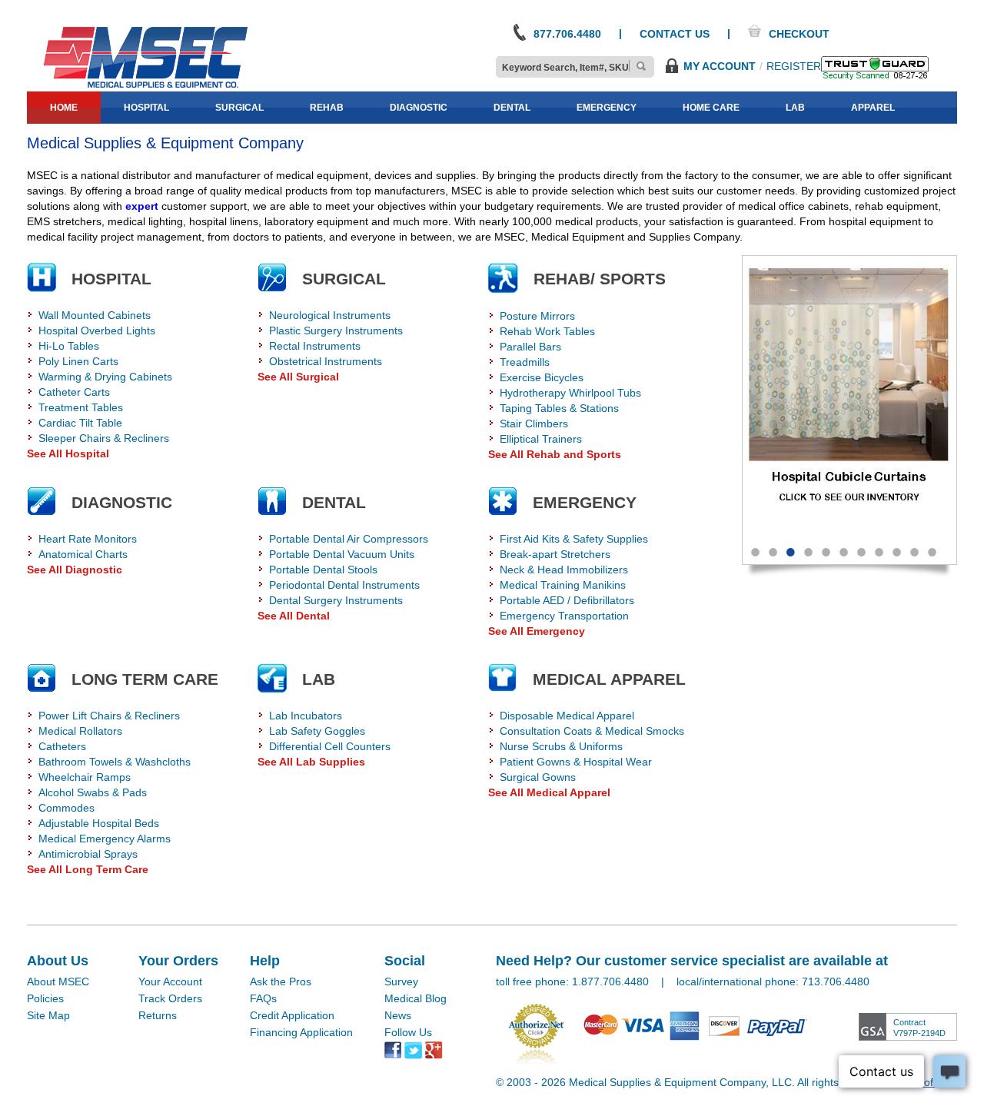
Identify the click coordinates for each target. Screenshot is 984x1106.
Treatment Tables (80, 407)
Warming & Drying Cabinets (105, 376)
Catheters (62, 746)
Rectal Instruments (315, 346)
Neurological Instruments (330, 315)
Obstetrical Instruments (325, 361)
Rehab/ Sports (600, 278)
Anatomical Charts (83, 554)
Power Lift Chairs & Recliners (109, 715)
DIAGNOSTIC (121, 502)
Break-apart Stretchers (555, 554)
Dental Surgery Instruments (336, 600)
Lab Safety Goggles (317, 731)
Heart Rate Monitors (87, 539)
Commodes (66, 808)
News (397, 1015)
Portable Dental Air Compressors (348, 539)
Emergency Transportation (564, 615)
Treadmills (525, 362)
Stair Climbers (534, 423)
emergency (607, 107)
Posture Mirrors (537, 316)
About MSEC (58, 981)
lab (795, 107)
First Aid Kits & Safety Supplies (574, 539)
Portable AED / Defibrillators (567, 600)
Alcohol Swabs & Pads (92, 792)
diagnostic (418, 107)
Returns (157, 1015)
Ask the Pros (280, 981)
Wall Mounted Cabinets (94, 315)
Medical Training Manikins (563, 585)
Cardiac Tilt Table (80, 423)
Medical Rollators (80, 731)
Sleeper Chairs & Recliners (103, 438)
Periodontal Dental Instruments (344, 585)
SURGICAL (344, 278)
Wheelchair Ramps (84, 777)
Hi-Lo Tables (68, 346)
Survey (401, 981)
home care (711, 107)
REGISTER (793, 66)
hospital (146, 107)
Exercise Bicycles (541, 377)
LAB (318, 679)
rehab (327, 107)
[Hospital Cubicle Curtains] (849, 394)
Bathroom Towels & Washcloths (114, 762)
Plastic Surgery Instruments (336, 330)
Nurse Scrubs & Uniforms (561, 746)
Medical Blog (415, 998)
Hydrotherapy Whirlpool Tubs (570, 393)
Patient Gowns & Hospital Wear (576, 762)
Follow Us (408, 1032)
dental (512, 107)
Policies (45, 998)
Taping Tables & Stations (559, 408)
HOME (64, 107)
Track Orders (170, 998)
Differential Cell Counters (330, 746)
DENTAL (334, 502)
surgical (239, 107)
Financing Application (301, 1032)
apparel (873, 107)
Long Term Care (144, 679)
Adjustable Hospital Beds (98, 823)
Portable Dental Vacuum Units (341, 554)
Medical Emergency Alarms (104, 838)
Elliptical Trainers (541, 439)
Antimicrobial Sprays (88, 854)
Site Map (48, 1015)
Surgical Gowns (538, 777)
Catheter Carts (74, 392)
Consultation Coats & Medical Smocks (592, 731)
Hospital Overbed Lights (96, 330)
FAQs (263, 998)
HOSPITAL (111, 278)
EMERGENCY (585, 502)
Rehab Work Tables (547, 331)
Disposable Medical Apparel (567, 715)
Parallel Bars (530, 346)
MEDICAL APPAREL (609, 679)
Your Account (170, 981)
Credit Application (292, 1015)
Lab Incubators (305, 715)
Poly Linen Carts (78, 361)
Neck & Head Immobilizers (564, 569)
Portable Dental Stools (323, 569)
